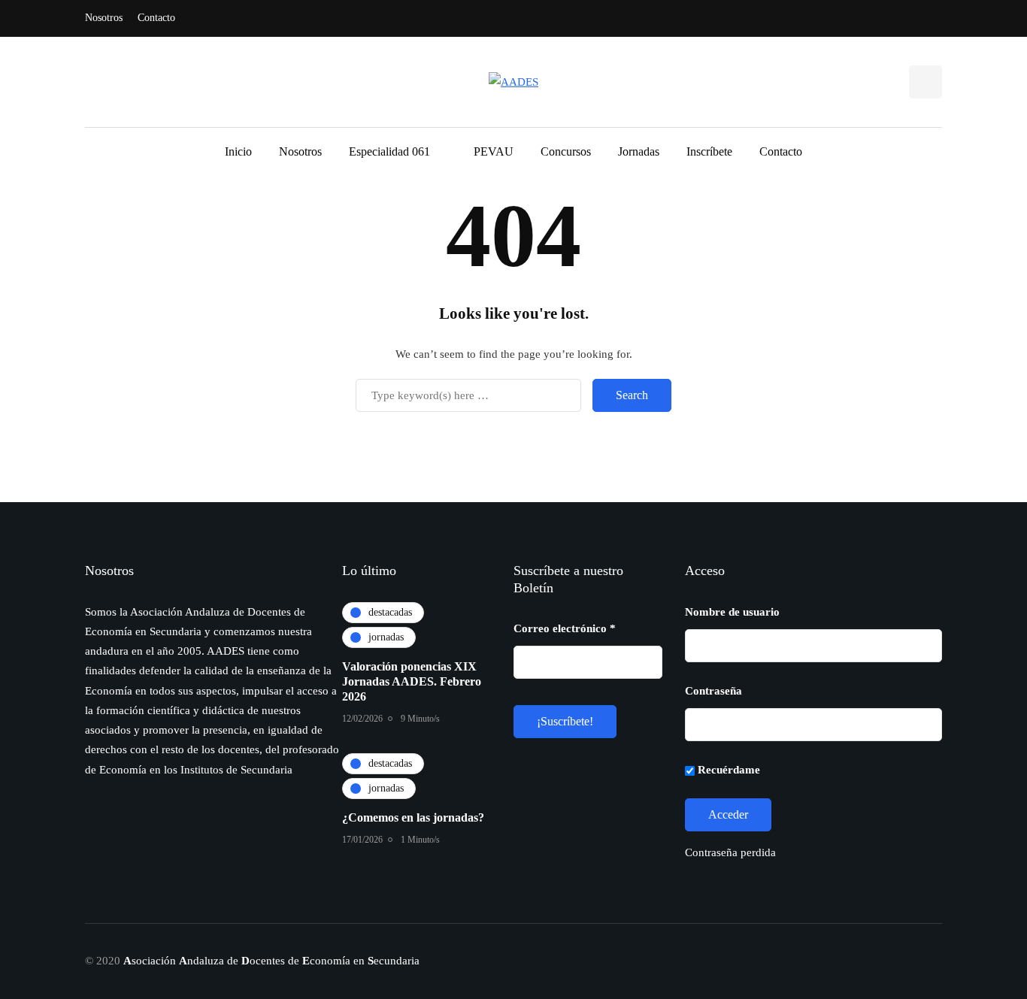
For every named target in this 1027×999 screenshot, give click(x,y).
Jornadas (638, 151)
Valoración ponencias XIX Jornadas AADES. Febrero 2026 (411, 681)
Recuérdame (727, 770)
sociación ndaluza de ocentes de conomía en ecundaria (271, 961)
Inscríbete (709, 151)
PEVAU (494, 151)
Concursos (566, 151)
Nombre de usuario (732, 612)
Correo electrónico (565, 628)
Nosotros (104, 17)
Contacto (156, 17)
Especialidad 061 (389, 151)
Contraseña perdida (730, 852)
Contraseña (713, 691)
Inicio (238, 151)
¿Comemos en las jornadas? (413, 817)
